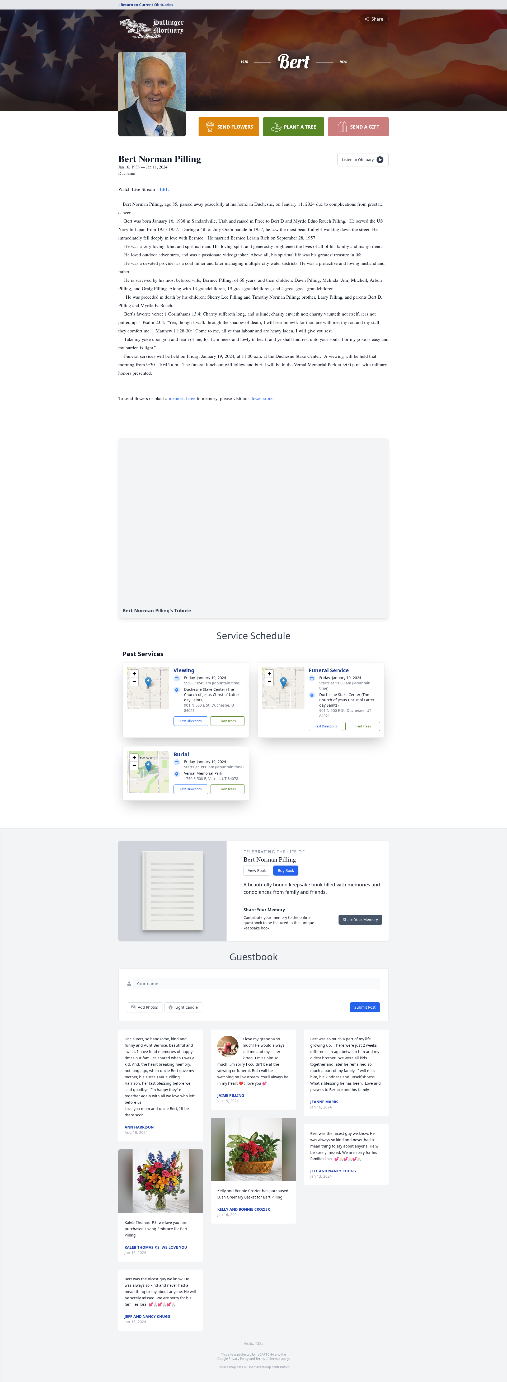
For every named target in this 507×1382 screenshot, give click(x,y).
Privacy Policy (238, 1358)
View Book (257, 870)
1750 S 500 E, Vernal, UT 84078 (211, 778)
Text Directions (191, 721)
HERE (163, 189)
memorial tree (182, 398)
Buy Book (286, 870)
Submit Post (364, 1007)
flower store (261, 398)
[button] (148, 682)
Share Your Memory (360, 919)
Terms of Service (268, 1358)
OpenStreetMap (259, 1367)
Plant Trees (227, 721)
